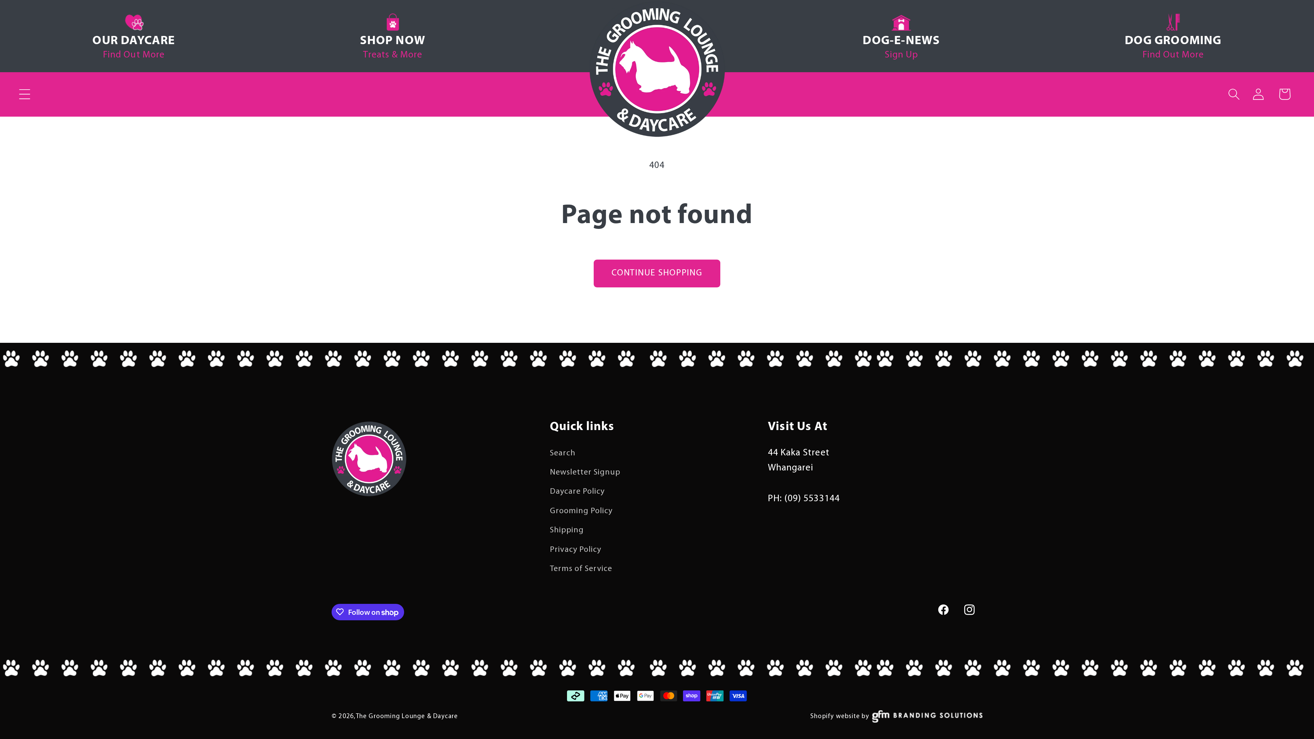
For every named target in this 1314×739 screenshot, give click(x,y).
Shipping (567, 530)
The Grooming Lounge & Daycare (407, 716)
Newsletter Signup (585, 472)
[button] (25, 94)
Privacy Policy (576, 550)
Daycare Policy (577, 492)
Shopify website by (839, 716)
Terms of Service (581, 569)
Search (563, 453)
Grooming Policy (581, 511)
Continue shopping (656, 273)
